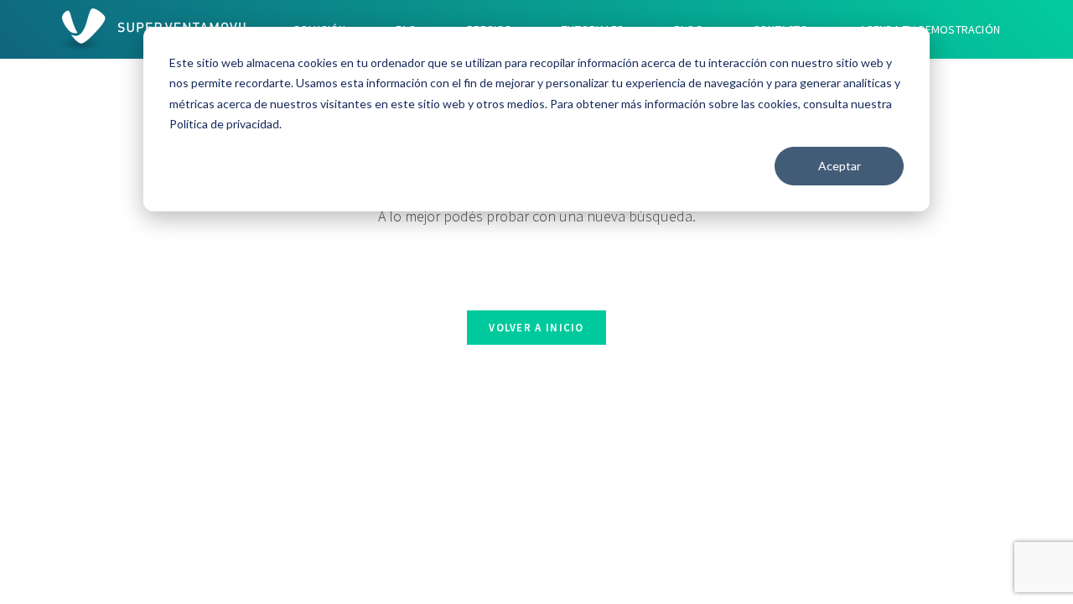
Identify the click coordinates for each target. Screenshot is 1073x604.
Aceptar (839, 166)
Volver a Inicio (536, 327)
